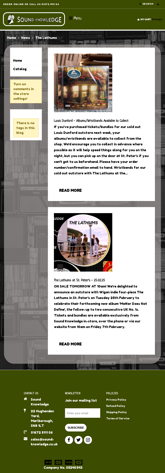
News (25, 38)
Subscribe (76, 427)
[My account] (158, 4)
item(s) (151, 19)
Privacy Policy (116, 399)
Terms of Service (117, 418)
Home (11, 38)
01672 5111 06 (42, 432)
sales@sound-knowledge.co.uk (44, 441)
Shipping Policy (116, 412)
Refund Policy (115, 405)
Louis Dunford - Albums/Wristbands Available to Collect (91, 121)
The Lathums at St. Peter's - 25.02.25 (79, 280)
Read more (70, 190)
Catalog (20, 69)
